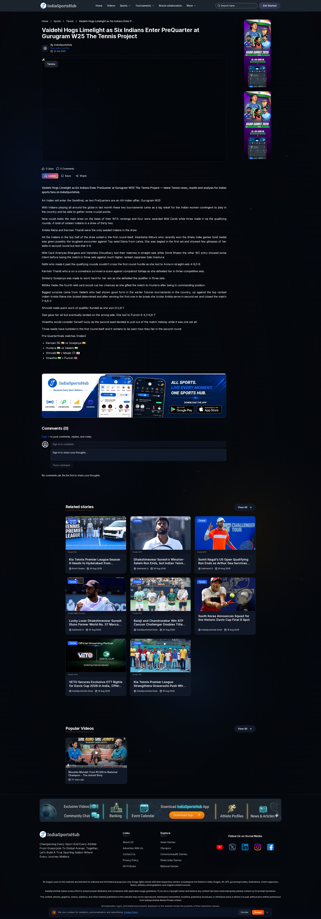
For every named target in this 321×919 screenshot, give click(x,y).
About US (128, 842)
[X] (232, 847)
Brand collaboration (170, 5)
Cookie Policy (131, 912)
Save (68, 175)
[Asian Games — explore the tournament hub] (257, 53)
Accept (258, 912)
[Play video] (96, 753)
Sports (123, 5)
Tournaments (143, 5)
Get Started (270, 5)
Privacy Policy (130, 860)
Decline (244, 912)
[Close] (267, 912)
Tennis (70, 21)
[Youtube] (220, 847)
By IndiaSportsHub (61, 44)
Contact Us (129, 854)
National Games (169, 866)
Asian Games (167, 842)
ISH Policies (129, 866)
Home (99, 5)
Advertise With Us (133, 848)
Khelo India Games (171, 860)
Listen (52, 175)
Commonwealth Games (173, 854)
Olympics (165, 848)
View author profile (59, 48)
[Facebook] (270, 847)
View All (242, 507)
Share (83, 175)
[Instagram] (258, 847)
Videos (111, 5)
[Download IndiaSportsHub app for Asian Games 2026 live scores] (257, 125)
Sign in (46, 436)
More (190, 5)
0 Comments (67, 168)
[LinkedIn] (245, 847)
